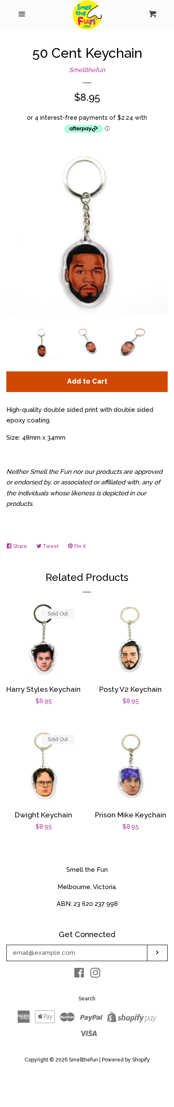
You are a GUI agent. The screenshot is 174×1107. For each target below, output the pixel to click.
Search (87, 999)
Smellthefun (87, 70)
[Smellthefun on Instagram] (95, 974)
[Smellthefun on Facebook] (79, 974)
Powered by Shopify (126, 1060)
